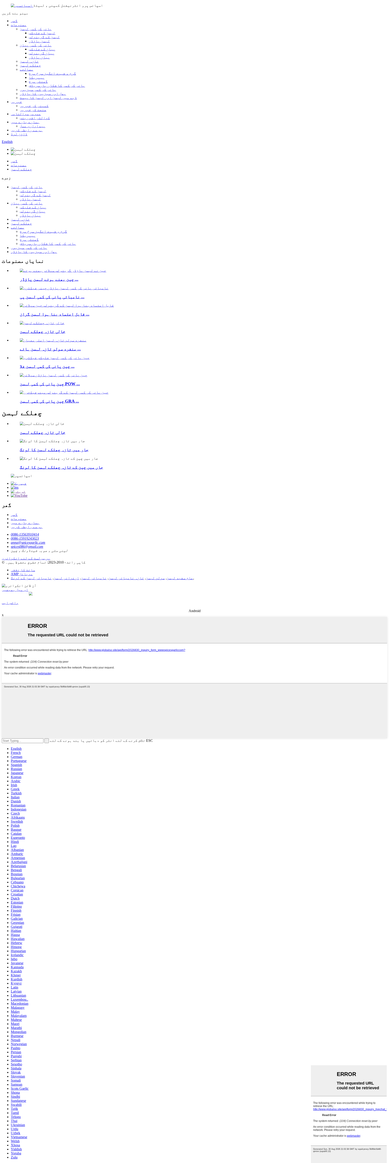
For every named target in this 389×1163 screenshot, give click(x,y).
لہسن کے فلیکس (42, 33)
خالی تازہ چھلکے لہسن (42, 331)
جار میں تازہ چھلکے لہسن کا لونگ (54, 449)
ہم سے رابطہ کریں (27, 130)
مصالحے (26, 69)
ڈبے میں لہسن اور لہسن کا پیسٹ (48, 98)
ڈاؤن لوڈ (19, 134)
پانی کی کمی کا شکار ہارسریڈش (57, 85)
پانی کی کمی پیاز (36, 45)
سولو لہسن (155, 578)
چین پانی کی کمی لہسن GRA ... (49, 401)
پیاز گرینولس (41, 53)
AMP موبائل (22, 574)
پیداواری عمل (32, 126)
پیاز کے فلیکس (42, 49)
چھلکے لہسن (30, 65)
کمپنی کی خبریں (34, 106)
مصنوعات (19, 25)
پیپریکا (37, 77)
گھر (14, 21)
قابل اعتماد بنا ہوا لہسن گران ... (54, 314)
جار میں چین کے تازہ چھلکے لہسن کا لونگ (61, 467)
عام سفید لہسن (180, 578)
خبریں (16, 102)
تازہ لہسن (29, 61)
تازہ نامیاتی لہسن (126, 578)
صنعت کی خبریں (33, 110)
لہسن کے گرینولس (44, 37)
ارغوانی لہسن (66, 578)
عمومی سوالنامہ (26, 114)
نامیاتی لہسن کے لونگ (31, 578)
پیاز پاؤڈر (39, 57)
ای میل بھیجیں (15, 590)
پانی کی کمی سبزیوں (38, 89)
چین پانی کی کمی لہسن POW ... (50, 383)
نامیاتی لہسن (94, 578)
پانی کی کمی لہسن (36, 29)
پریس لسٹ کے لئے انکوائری (26, 558)
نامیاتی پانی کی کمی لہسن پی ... (52, 296)
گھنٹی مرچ (38, 81)
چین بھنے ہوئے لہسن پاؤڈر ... (49, 279)
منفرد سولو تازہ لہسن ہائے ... (50, 349)
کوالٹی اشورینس (35, 118)
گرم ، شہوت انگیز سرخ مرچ (52, 73)
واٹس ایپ (10, 603)
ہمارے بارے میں (25, 122)
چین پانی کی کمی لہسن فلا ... (47, 366)
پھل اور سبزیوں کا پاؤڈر (43, 94)
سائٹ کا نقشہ (23, 570)
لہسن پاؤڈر (39, 41)
